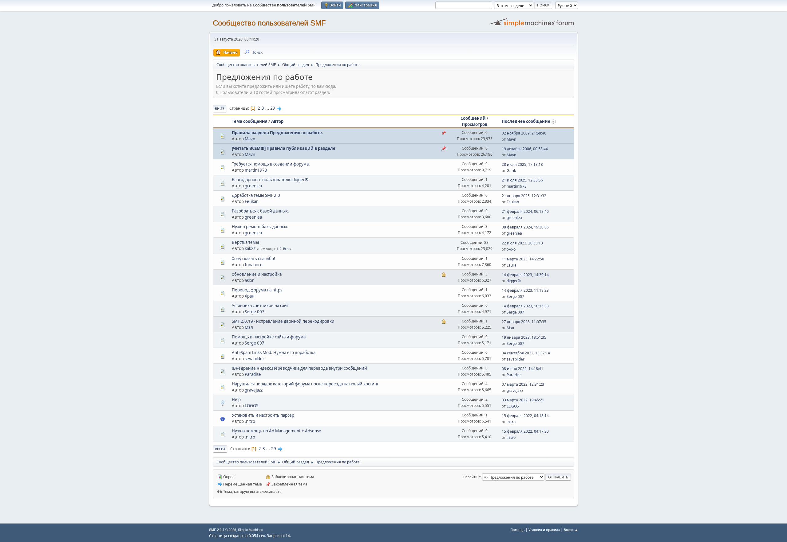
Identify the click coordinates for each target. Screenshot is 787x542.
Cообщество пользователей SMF (269, 23)
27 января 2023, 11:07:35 (524, 321)
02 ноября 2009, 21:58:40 (524, 133)
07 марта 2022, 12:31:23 (523, 384)
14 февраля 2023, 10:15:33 (525, 306)
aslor (249, 280)
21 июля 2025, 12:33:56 (522, 180)
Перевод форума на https (257, 290)
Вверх (220, 448)
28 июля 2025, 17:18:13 (522, 164)
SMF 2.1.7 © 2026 (222, 530)
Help (236, 399)
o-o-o (511, 249)
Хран (249, 296)
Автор (277, 121)
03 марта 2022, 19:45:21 (523, 400)
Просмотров (474, 124)
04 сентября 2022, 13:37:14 (526, 353)
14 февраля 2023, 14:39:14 (525, 274)
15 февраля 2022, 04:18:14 (525, 415)
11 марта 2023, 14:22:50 (523, 259)
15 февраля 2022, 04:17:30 (525, 431)
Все (285, 249)
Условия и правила (544, 529)
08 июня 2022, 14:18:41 (522, 368)
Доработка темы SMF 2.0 (256, 195)
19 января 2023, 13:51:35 (524, 337)
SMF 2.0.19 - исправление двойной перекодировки (283, 321)
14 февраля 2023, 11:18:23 (525, 290)
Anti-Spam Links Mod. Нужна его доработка (273, 352)
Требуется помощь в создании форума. (271, 164)
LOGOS (251, 405)
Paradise (253, 374)
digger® (514, 280)
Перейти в (471, 476)
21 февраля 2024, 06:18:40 (525, 211)
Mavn (250, 139)
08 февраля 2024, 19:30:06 (525, 227)
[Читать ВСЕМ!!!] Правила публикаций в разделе (283, 148)
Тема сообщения (249, 121)
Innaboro (254, 264)
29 (272, 108)
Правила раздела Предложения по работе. (277, 132)
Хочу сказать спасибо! (253, 258)
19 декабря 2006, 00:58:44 (525, 148)
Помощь (517, 529)
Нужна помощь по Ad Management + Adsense (276, 431)
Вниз (219, 108)
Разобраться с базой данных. (260, 211)
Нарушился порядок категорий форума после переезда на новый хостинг (305, 384)
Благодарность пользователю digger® (270, 179)
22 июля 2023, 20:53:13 (522, 243)
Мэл (249, 327)
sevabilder (254, 358)
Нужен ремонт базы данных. (260, 226)
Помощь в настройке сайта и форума (269, 337)
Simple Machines (250, 530)
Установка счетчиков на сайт (260, 305)
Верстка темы (245, 242)
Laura (511, 265)
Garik (511, 170)
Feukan (252, 201)
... (267, 108)
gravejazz (254, 390)
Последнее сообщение (526, 121)
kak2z (250, 248)
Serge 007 (515, 296)
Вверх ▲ (571, 529)
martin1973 (256, 170)
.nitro (250, 421)
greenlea (253, 186)
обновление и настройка (257, 274)
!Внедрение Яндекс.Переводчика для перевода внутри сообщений (299, 368)
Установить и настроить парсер (263, 415)
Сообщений (473, 118)
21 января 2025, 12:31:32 (524, 195)
